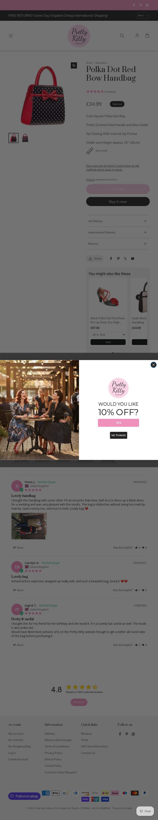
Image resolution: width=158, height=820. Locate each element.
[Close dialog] (154, 365)
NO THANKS (118, 435)
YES (118, 423)
